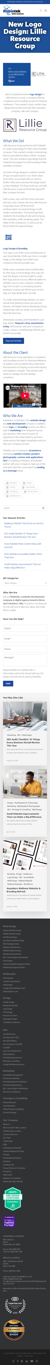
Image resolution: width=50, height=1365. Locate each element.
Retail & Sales (32, 491)
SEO (5, 460)
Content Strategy (9, 1112)
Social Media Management (13, 1075)
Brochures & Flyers (10, 1016)
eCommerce (35, 450)
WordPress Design (10, 937)
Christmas (6, 1161)
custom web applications (30, 457)
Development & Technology (26, 803)
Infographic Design (10, 1019)
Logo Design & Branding (15, 248)
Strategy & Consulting (21, 809)
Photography (8, 978)
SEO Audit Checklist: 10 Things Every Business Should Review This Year (21, 535)
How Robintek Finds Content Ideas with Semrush (22, 545)
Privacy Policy (29, 1356)
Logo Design (30, 487)
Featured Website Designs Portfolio (16, 964)
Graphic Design (8, 1002)
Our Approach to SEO (11, 1037)
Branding (13, 483)
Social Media (29, 877)
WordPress (28, 884)
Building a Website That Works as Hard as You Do (23, 525)
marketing (15, 430)
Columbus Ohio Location (12, 1131)
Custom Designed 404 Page (13, 1151)
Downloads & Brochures (12, 1158)
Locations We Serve (10, 1134)
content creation (22, 453)
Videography (8, 985)
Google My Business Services (13, 1064)
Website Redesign (14, 884)
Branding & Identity (10, 1005)
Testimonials (7, 1141)
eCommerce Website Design (13, 940)
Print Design (7, 1012)
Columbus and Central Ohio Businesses (29, 1281)
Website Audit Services (11, 947)
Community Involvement (12, 1148)
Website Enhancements (12, 954)
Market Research (9, 1102)
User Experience (9, 1106)
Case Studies (7, 961)
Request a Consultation (12, 1178)
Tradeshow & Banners (11, 1022)
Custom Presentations (11, 981)
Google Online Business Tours (14, 988)
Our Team (6, 1138)
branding (22, 427)
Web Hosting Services (11, 944)
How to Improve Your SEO (12, 1044)
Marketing (13, 491)
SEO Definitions (9, 1054)
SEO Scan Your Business (11, 1092)
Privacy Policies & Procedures (14, 1168)
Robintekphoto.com (10, 991)
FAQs (5, 1144)
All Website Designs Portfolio (14, 967)
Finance (12, 487)
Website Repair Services (12, 951)
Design (29, 483)
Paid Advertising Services (12, 1058)
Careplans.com (8, 1165)
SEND (8, 684)
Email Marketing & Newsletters (15, 1082)
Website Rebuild (25, 881)
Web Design (27, 735)
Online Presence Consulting (13, 1109)
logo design (36, 94)
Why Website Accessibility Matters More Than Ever (23, 556)
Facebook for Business (11, 1078)
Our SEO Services (9, 1034)
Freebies (6, 1155)
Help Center (7, 1175)
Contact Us (7, 1171)
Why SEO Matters (10, 1041)
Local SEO (6, 1048)
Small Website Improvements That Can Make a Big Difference (22, 566)
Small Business (14, 496)
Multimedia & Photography (28, 806)
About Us (6, 1124)
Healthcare (27, 874)
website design (38, 420)
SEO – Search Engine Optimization (15, 957)
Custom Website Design (12, 930)
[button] (45, 10)
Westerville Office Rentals (13, 1181)
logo (11, 427)
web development (16, 423)
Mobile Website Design (12, 934)
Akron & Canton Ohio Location (14, 1128)
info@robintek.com (15, 1279)
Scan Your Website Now (12, 1051)
